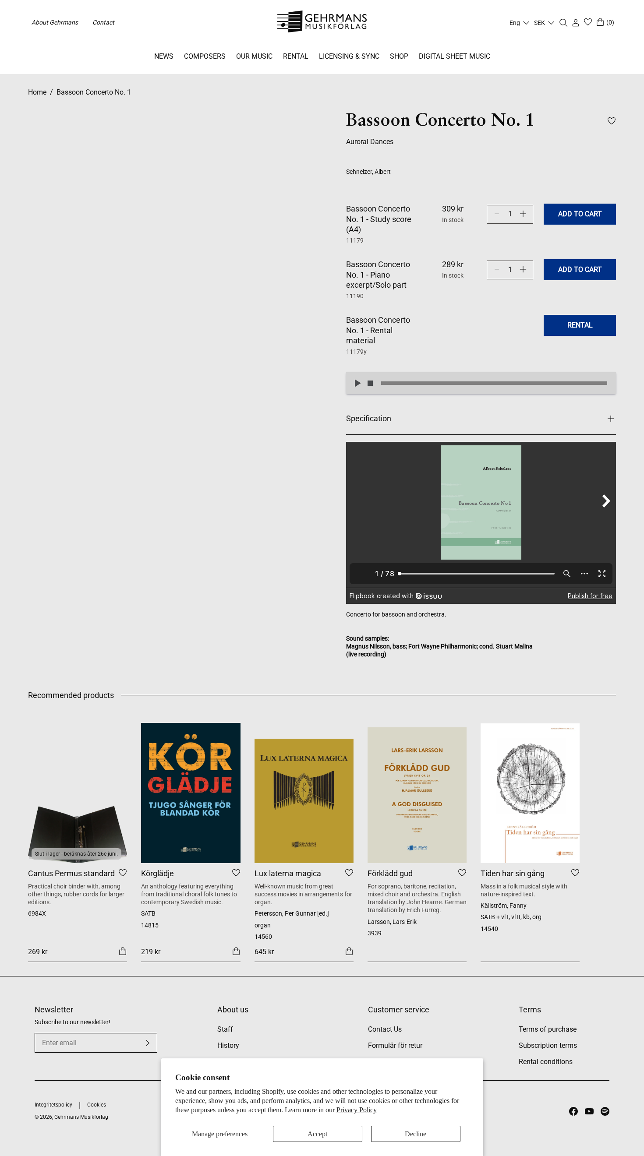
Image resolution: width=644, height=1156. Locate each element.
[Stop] (370, 383)
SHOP (399, 56)
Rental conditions (546, 1061)
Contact (103, 22)
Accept (317, 1134)
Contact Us (385, 1029)
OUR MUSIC (254, 56)
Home (37, 92)
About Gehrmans (55, 22)
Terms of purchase (548, 1029)
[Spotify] (605, 1111)
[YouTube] (589, 1111)
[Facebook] (573, 1111)
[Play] (357, 383)
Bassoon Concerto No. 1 (94, 92)
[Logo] (322, 23)
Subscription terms (548, 1045)
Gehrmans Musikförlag (81, 1117)
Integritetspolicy (53, 1105)
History (228, 1045)
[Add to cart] (122, 951)
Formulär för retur (395, 1045)
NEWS (163, 56)
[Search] (563, 23)
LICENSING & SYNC (349, 56)
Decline (415, 1134)
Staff (225, 1029)
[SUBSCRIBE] (147, 1043)
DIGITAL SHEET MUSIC (454, 56)
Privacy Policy (356, 1110)
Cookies (96, 1105)
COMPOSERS (205, 56)
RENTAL (295, 56)
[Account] (575, 22)
